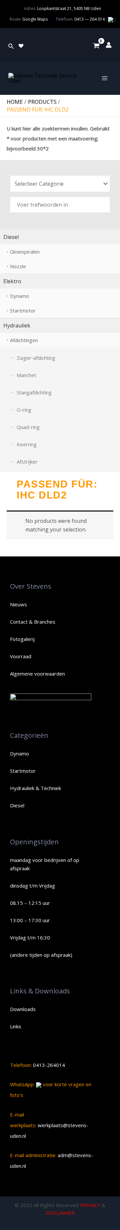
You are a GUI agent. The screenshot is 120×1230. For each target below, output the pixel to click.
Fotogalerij (22, 639)
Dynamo (19, 296)
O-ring (24, 409)
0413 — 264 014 (90, 19)
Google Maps (35, 19)
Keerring (27, 444)
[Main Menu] (105, 78)
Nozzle (18, 266)
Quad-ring (28, 427)
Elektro (12, 281)
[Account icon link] (109, 45)
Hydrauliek (16, 325)
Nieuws (18, 604)
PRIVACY (90, 1205)
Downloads (23, 1009)
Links (15, 1026)
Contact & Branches (32, 621)
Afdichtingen (24, 340)
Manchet (26, 375)
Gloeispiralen (25, 251)
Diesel (11, 237)
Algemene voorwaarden (37, 673)
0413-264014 (48, 1065)
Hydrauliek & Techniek (35, 788)
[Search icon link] (11, 45)
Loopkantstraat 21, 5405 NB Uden (69, 8)
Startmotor (23, 310)
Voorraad (20, 656)
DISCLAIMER (60, 1212)
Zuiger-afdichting (36, 357)
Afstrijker (27, 461)
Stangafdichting (34, 392)
